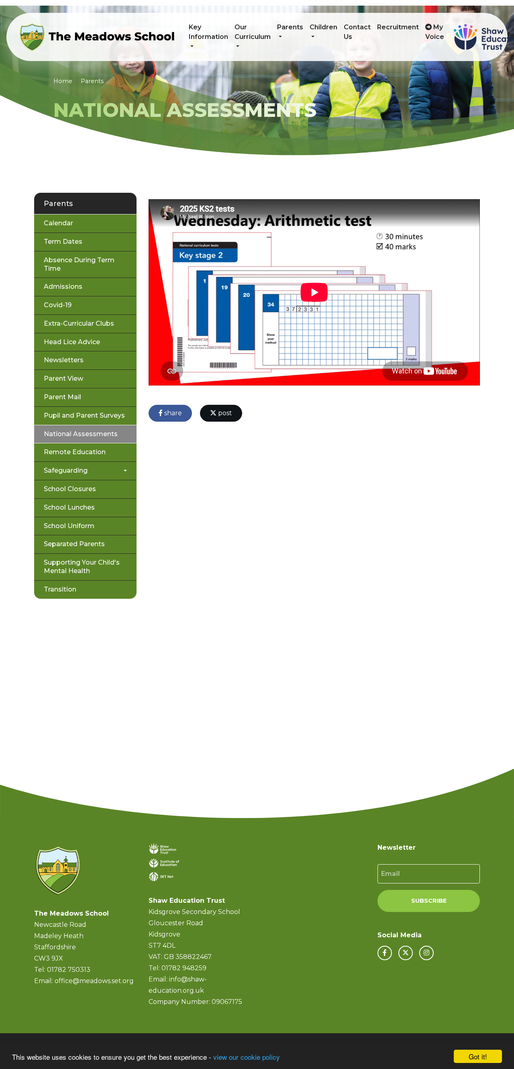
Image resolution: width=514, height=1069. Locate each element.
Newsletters (64, 360)
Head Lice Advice (72, 342)
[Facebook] (384, 953)
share (172, 413)
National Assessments (81, 434)
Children (323, 27)
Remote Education (75, 452)
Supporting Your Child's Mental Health (82, 567)
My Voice (434, 32)
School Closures (70, 489)
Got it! (478, 1056)
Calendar (58, 223)
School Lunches (69, 507)
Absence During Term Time (79, 264)
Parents (290, 27)
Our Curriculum (253, 32)
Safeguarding (66, 470)
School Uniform (69, 526)
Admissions (63, 286)
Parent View (63, 378)
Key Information (208, 32)
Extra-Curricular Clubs (79, 323)
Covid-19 (57, 305)
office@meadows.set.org (94, 981)
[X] (405, 953)
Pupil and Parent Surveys (84, 415)
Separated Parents (74, 544)
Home (62, 81)
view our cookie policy (246, 1057)
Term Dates (63, 241)
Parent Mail (62, 397)
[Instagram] (426, 953)
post (224, 413)
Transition (60, 589)
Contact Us (357, 32)
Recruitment (398, 27)
